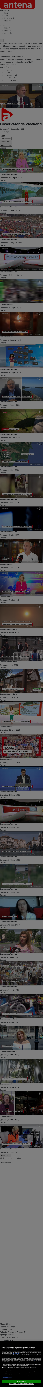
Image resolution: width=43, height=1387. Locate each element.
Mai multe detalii (16, 1353)
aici (34, 1360)
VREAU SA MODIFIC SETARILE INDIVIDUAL (21, 1384)
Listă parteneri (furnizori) (7, 1377)
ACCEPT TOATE (21, 1381)
